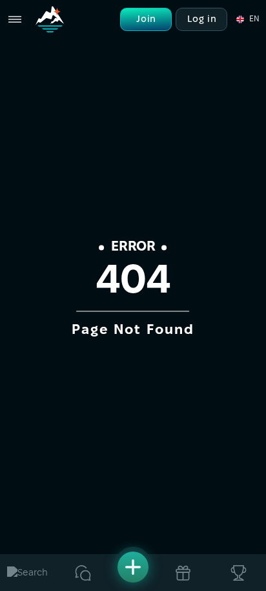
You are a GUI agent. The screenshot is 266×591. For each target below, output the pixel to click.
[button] (247, 19)
